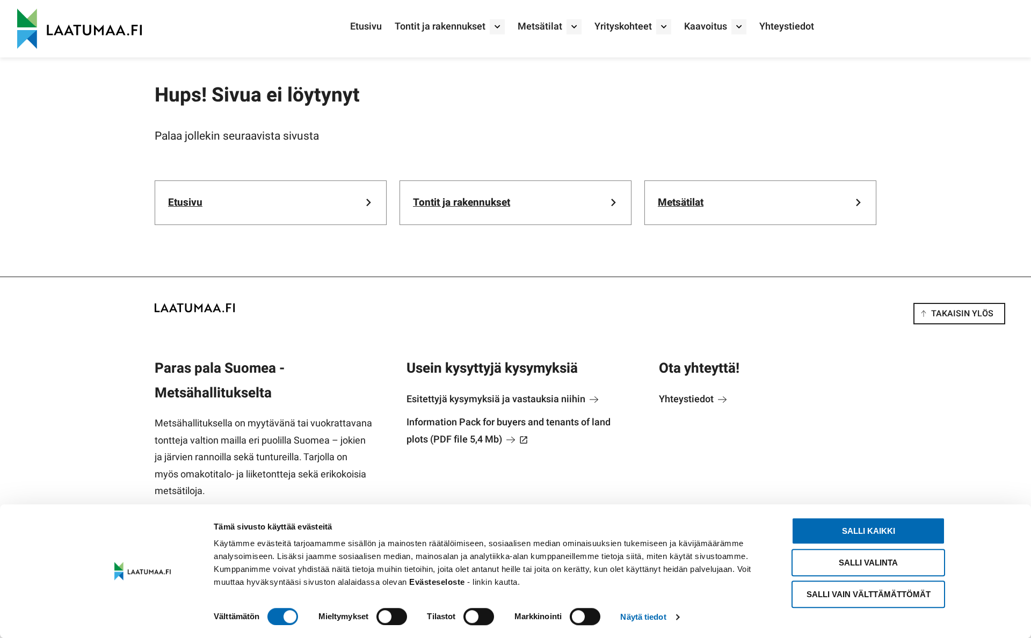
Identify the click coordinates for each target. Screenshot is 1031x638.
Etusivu (366, 26)
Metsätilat (540, 26)
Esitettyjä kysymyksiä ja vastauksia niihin (496, 399)
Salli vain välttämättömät (869, 594)
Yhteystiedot (786, 26)
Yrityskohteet (623, 26)
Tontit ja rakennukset (440, 26)
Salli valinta (868, 562)
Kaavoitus (705, 26)
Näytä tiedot (643, 616)
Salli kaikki (868, 530)
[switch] (391, 616)
